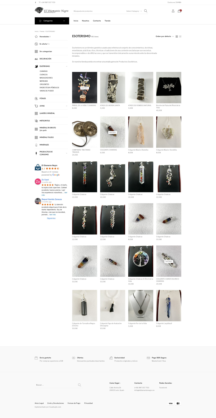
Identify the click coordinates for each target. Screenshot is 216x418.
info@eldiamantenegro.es (144, 390)
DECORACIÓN (45, 59)
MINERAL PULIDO (47, 137)
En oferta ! (44, 44)
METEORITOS (45, 121)
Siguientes (51, 218)
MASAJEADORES (46, 78)
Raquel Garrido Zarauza (52, 199)
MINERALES (44, 145)
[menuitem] (76, 20)
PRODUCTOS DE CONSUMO (46, 153)
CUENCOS (44, 75)
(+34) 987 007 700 (141, 388)
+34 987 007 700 (48, 2)
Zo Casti (45, 179)
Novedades (44, 37)
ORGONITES (44, 84)
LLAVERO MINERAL (47, 113)
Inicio (36, 31)
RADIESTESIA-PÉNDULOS (49, 88)
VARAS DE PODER (47, 91)
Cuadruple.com (55, 407)
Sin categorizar (46, 51)
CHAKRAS (44, 71)
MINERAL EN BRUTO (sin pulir (48, 129)
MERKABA (44, 81)
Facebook (163, 388)
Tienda (42, 31)
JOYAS (42, 106)
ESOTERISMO (45, 66)
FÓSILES (43, 98)
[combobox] (133, 11)
